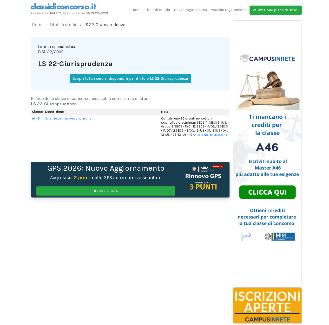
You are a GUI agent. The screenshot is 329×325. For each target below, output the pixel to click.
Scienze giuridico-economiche (68, 118)
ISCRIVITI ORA (106, 191)
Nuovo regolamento (190, 9)
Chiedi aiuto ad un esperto (210, 134)
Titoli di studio (157, 9)
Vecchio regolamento (229, 9)
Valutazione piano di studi (276, 10)
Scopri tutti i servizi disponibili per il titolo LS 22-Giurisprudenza (130, 78)
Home (136, 9)
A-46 (36, 118)
